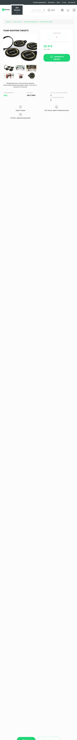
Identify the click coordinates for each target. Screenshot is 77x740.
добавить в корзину (58, 57)
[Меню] (74, 10)
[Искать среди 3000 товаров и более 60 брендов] (44, 10)
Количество (57, 33)
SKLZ (6, 95)
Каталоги (51, 2)
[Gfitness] (6, 10)
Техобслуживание (39, 2)
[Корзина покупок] (68, 10)
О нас (64, 2)
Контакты (71, 2)
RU (62, 10)
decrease (50, 37)
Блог (58, 2)
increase (63, 37)
